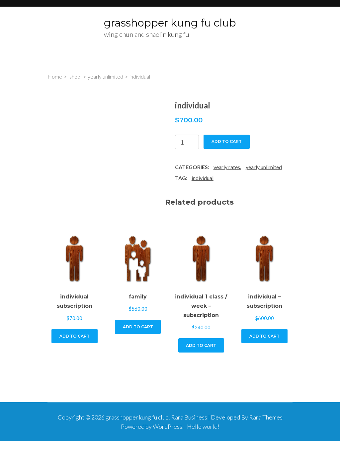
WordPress (167, 426)
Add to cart (227, 141)
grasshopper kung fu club (170, 23)
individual (202, 178)
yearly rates (226, 167)
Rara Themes (266, 417)
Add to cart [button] (74, 336)
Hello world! (203, 426)
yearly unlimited (264, 167)
